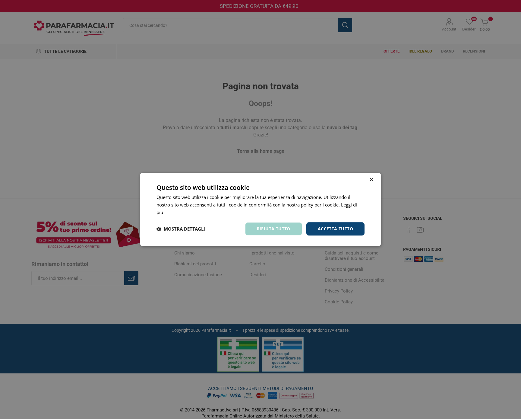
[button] (180, 228)
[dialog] (260, 209)
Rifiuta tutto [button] (273, 229)
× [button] (371, 180)
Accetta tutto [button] (335, 229)
